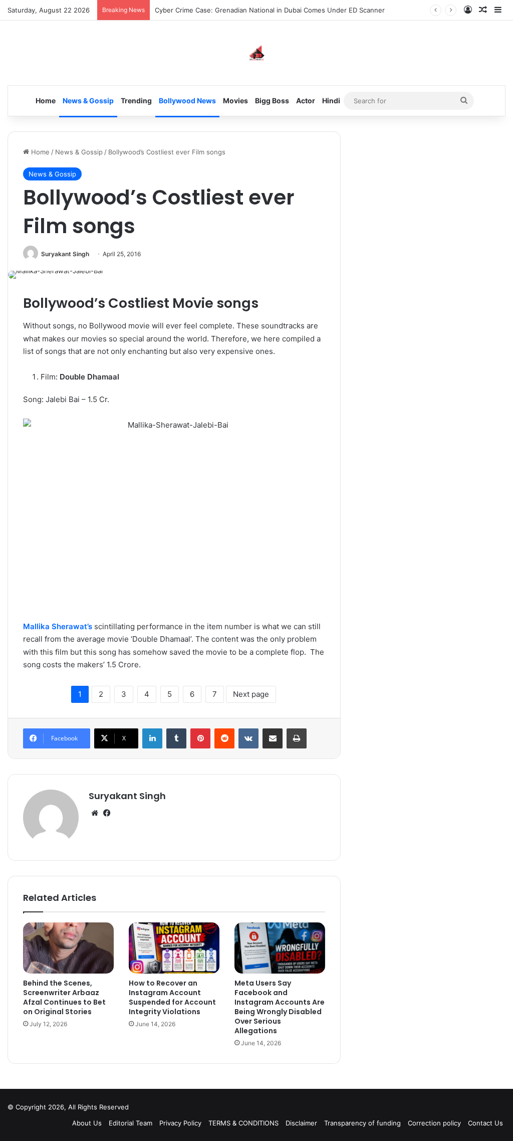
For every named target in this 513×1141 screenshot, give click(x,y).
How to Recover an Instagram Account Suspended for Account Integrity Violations (172, 997)
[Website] (95, 813)
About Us (87, 1123)
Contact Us (485, 1123)
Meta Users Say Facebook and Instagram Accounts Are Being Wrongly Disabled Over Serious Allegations (279, 1007)
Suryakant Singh (65, 254)
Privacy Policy (180, 1123)
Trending (136, 100)
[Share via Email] (273, 738)
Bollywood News (187, 100)
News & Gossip (88, 100)
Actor (305, 100)
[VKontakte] (248, 738)
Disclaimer (301, 1123)
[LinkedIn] (152, 738)
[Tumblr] (176, 738)
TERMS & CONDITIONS (243, 1123)
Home (46, 100)
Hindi (331, 100)
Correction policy (434, 1123)
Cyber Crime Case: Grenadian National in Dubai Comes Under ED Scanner (270, 10)
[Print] (297, 738)
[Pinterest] (200, 738)
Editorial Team (130, 1123)
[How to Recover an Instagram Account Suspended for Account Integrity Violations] (174, 948)
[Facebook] (107, 813)
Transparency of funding (362, 1123)
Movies (235, 100)
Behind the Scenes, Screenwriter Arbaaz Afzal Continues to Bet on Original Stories (64, 997)
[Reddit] (224, 738)
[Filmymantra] (256, 53)
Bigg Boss (272, 100)
